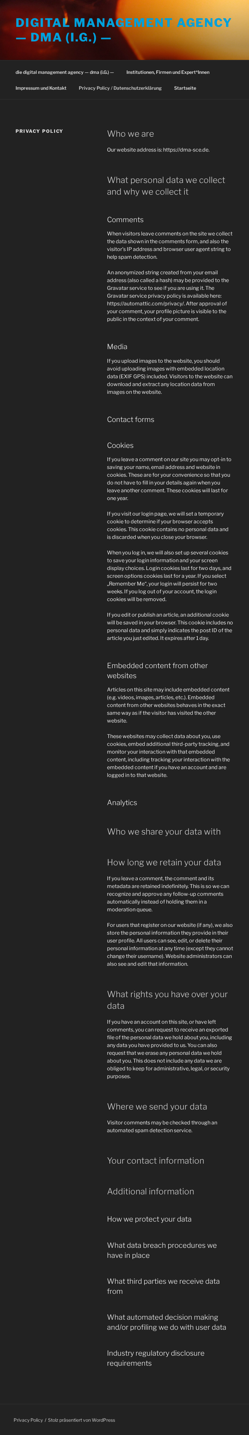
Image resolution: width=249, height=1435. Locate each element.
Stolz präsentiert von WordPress (81, 1420)
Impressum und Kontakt (41, 88)
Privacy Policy (28, 1420)
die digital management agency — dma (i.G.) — (65, 72)
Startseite (185, 88)
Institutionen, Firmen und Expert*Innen (167, 72)
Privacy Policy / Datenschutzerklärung (120, 88)
